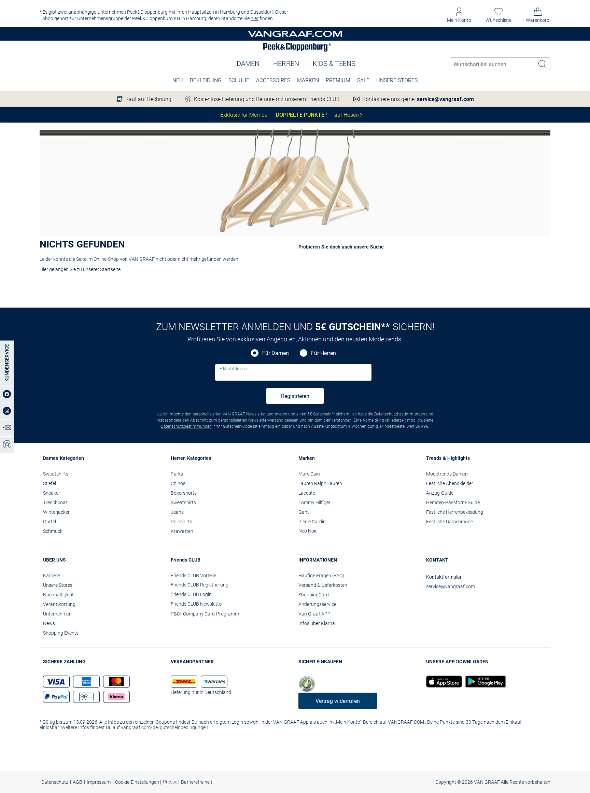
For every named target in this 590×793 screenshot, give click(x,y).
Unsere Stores (397, 80)
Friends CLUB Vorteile (193, 575)
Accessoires (273, 80)
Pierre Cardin (312, 521)
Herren (286, 63)
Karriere (51, 575)
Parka (177, 474)
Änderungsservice (317, 604)
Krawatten (182, 531)
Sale (363, 80)
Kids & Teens (334, 63)
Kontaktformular (444, 577)
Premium (338, 80)
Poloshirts (181, 521)
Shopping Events (61, 633)
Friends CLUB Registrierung (199, 584)
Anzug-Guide (439, 493)
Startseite (110, 269)
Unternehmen (57, 614)
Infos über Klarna (316, 623)
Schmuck (52, 531)
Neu (177, 80)
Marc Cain (309, 474)
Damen (248, 63)
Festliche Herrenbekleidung (454, 512)
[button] (459, 15)
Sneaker (51, 493)
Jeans (177, 512)
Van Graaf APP (314, 614)
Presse (170, 781)
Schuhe (238, 80)
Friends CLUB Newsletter (197, 604)
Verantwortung (59, 604)
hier (254, 18)
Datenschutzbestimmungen (399, 414)
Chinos (178, 483)
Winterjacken (57, 512)
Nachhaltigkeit (58, 594)
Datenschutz (54, 782)
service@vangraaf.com (445, 99)
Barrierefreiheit (196, 782)
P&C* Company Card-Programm (205, 614)
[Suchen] (542, 64)
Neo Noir (307, 531)
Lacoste (306, 493)
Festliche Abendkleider (449, 483)
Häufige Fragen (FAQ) (321, 575)
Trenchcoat (55, 502)
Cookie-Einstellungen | (138, 782)
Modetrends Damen (447, 474)
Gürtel (49, 521)
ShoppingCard (313, 594)
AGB (77, 782)
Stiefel (49, 483)
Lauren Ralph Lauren (320, 483)
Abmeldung (373, 420)
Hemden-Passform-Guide (453, 502)
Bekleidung (206, 80)
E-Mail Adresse (233, 368)
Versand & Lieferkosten (322, 585)
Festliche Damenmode (449, 521)
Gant (303, 512)
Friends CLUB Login (191, 594)
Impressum (99, 782)
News (49, 623)
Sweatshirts (55, 474)
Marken (308, 80)
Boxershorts (184, 493)
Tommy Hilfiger (314, 502)
